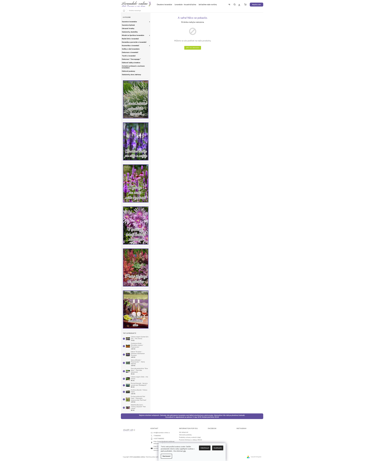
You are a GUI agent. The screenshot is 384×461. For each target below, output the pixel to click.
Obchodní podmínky (185, 435)
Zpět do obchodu (192, 48)
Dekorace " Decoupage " (131, 59)
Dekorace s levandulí (130, 52)
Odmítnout (204, 448)
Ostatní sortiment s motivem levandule (133, 67)
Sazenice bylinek (128, 25)
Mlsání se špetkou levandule (133, 35)
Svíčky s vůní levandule (131, 49)
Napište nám (256, 5)
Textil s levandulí (129, 56)
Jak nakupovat (183, 432)
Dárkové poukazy (128, 71)
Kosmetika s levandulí (130, 45)
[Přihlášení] (239, 5)
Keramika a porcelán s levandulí (134, 42)
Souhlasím (218, 448)
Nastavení (166, 456)
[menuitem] (164, 4)
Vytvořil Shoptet (256, 457)
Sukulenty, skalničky (130, 32)
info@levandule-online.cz (161, 433)
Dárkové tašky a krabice (131, 63)
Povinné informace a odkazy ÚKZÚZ (190, 440)
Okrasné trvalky (128, 28)
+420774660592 (158, 439)
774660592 (157, 436)
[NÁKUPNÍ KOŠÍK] (245, 4)
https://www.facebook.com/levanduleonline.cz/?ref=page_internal (163, 442)
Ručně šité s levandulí (130, 39)
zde (184, 451)
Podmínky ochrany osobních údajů (190, 437)
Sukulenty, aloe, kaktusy (131, 74)
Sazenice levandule (129, 22)
